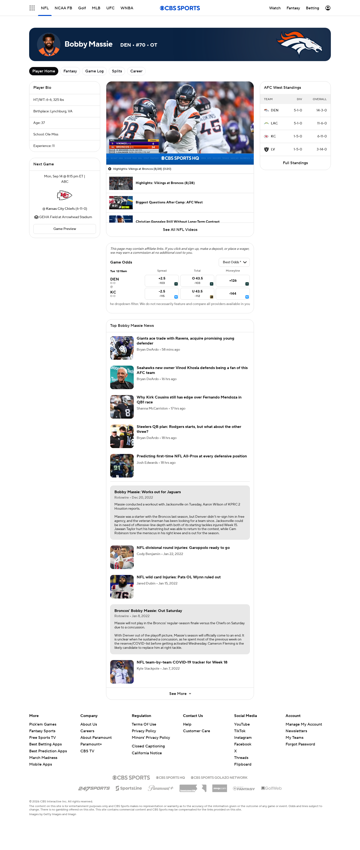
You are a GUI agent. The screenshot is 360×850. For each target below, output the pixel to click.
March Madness (43, 757)
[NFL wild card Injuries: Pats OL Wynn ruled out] (122, 586)
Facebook (242, 744)
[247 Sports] (94, 787)
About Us (88, 724)
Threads (241, 757)
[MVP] (219, 786)
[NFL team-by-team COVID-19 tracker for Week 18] (122, 672)
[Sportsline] (129, 787)
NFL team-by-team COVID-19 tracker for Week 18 (182, 662)
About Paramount (96, 737)
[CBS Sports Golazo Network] (219, 777)
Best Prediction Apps (48, 751)
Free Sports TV (42, 737)
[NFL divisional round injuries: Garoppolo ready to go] (122, 557)
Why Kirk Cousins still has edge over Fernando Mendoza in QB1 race (189, 399)
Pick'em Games (42, 724)
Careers (87, 731)
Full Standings (295, 162)
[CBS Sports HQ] (170, 777)
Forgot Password (300, 744)
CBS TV (87, 751)
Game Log (94, 71)
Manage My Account (304, 724)
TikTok (239, 731)
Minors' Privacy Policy (151, 737)
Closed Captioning (148, 746)
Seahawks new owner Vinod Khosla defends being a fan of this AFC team (192, 370)
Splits (117, 71)
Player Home (43, 71)
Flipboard (243, 764)
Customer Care (196, 731)
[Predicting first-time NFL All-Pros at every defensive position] (122, 466)
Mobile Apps (40, 764)
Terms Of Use (144, 724)
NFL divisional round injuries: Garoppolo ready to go (183, 547)
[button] (32, 8)
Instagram (243, 737)
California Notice (147, 753)
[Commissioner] (193, 786)
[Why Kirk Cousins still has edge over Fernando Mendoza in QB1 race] (122, 407)
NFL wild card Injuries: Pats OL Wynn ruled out (179, 577)
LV (273, 149)
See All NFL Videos (180, 229)
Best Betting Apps (45, 744)
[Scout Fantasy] (244, 788)
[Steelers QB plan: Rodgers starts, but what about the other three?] (122, 436)
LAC (274, 123)
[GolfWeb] (271, 788)
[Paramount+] (161, 787)
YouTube (242, 724)
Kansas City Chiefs (60, 209)
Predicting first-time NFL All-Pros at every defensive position (192, 456)
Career (136, 71)
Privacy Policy (144, 731)
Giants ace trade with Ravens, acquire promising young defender (185, 340)
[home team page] (64, 195)
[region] (180, 123)
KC (273, 136)
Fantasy (70, 71)
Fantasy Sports (42, 731)
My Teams (294, 737)
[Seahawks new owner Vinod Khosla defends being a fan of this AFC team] (122, 377)
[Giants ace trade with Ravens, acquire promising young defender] (122, 348)
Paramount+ (91, 744)
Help (187, 724)
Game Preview (64, 229)
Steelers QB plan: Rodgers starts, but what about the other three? (189, 429)
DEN (274, 110)
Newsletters (296, 731)
